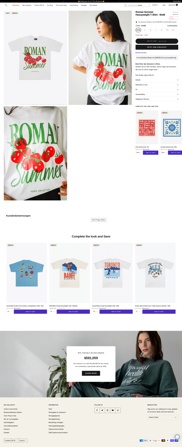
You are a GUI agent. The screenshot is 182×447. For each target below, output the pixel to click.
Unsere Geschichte (10, 409)
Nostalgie (84, 5)
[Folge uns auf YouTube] (112, 410)
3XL (173, 30)
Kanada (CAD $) (10, 440)
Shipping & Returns (142, 99)
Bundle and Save (141, 52)
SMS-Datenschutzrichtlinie (58, 433)
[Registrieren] (175, 417)
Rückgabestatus (54, 419)
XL (162, 30)
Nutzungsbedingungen (56, 426)
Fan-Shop (50, 5)
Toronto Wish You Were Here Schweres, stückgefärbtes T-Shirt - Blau (25, 306)
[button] (177, 437)
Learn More (91, 373)
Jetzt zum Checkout (157, 47)
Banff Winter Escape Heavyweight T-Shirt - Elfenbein (63, 306)
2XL (167, 30)
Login (164, 5)
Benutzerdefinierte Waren (13, 412)
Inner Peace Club (10, 416)
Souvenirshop (74, 5)
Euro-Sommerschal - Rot (142, 147)
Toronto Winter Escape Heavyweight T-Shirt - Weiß (105, 306)
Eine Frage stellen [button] (98, 220)
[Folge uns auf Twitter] (102, 410)
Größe (138, 30)
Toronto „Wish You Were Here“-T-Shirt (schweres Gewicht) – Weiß (152, 306)
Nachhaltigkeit (9, 422)
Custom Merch (177, 1)
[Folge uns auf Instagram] (107, 410)
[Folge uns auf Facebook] (97, 410)
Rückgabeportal (54, 416)
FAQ (50, 409)
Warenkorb (173, 5)
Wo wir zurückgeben (11, 419)
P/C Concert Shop (61, 5)
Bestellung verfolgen (56, 422)
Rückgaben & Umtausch (57, 412)
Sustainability (140, 94)
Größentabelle (172, 26)
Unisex (7, 13)
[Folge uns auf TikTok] (117, 410)
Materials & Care (141, 85)
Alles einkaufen (26, 5)
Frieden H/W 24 (39, 5)
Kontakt (6, 433)
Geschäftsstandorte (11, 426)
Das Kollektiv (93, 5)
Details (138, 80)
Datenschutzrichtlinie (56, 429)
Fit (136, 89)
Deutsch (154, 5)
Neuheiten (16, 5)
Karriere (6, 429)
